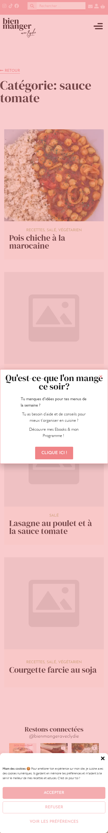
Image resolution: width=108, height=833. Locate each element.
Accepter (54, 793)
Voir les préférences (54, 822)
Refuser (54, 807)
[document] (54, 416)
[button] (102, 758)
